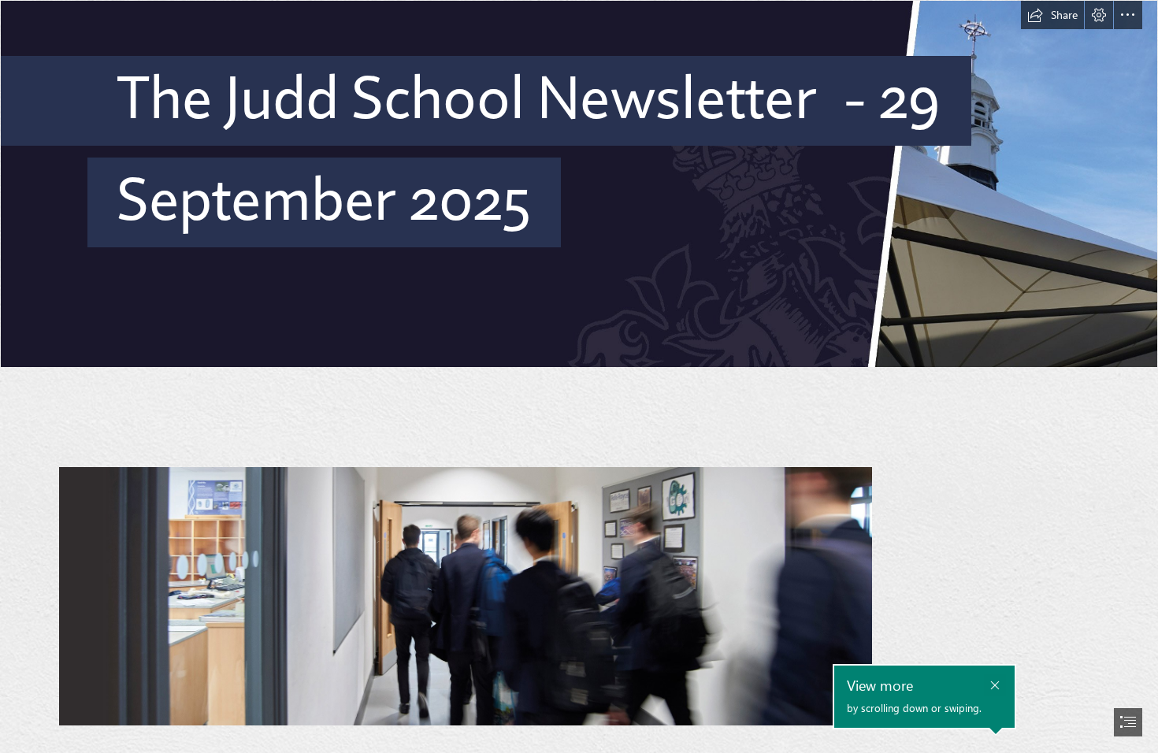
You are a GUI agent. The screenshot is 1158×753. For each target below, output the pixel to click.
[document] (579, 376)
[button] (1052, 15)
